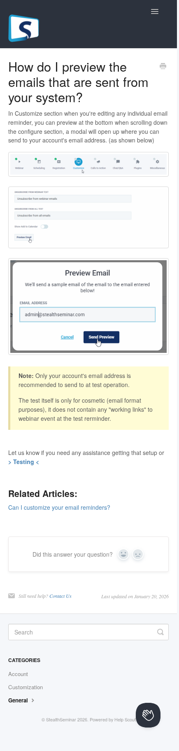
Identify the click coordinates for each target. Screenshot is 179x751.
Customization (25, 687)
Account (18, 674)
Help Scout (125, 719)
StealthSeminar (61, 719)
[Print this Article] (163, 66)
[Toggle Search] (160, 632)
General (19, 700)
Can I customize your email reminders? (59, 507)
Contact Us (60, 595)
